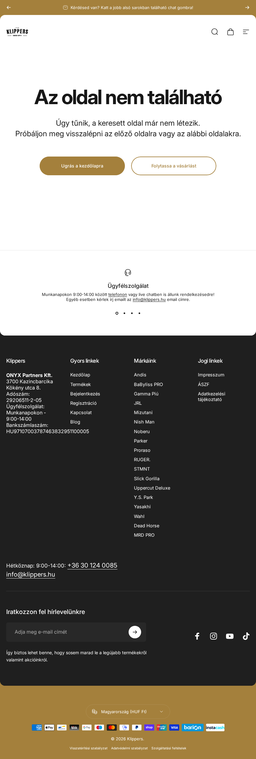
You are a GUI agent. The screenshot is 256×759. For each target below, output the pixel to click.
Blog (75, 422)
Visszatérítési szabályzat (88, 748)
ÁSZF (203, 384)
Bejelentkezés (85, 394)
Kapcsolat (81, 412)
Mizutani (143, 412)
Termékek (80, 384)
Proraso (142, 450)
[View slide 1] (117, 313)
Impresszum (211, 375)
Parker (140, 441)
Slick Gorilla (147, 478)
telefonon (117, 294)
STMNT (142, 469)
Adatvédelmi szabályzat (129, 748)
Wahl (139, 516)
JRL (138, 403)
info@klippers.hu (149, 299)
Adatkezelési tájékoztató (211, 396)
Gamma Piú (146, 394)
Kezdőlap (80, 375)
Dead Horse (146, 526)
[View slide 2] (124, 313)
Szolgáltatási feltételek (168, 748)
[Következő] (247, 7)
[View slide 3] (131, 313)
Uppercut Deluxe (152, 488)
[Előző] (9, 7)
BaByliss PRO (148, 384)
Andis (140, 375)
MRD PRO (144, 535)
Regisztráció (83, 403)
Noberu (142, 431)
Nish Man (144, 422)
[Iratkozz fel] (135, 632)
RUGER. (142, 459)
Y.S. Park (143, 497)
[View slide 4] (139, 313)
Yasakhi (142, 507)
